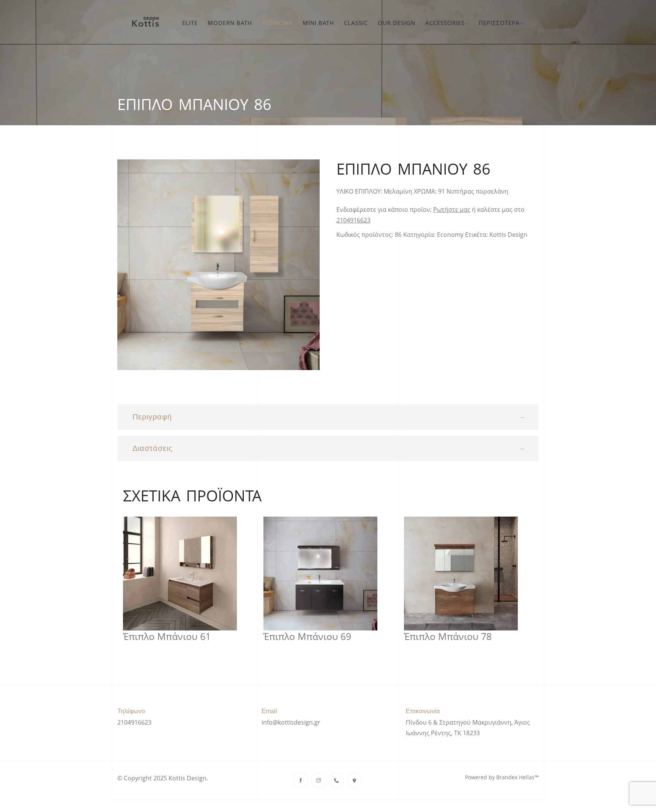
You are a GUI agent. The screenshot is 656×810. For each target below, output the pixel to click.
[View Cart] (534, 22)
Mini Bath (318, 23)
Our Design (396, 23)
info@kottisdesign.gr (291, 722)
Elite (190, 23)
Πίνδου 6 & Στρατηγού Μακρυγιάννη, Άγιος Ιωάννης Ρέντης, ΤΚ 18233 (468, 727)
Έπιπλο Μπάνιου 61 (167, 636)
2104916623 (353, 220)
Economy (277, 23)
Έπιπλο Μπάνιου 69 (307, 636)
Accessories (445, 23)
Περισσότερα (499, 23)
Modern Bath (230, 23)
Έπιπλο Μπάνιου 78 (448, 636)
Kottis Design (508, 234)
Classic (356, 23)
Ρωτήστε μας (451, 209)
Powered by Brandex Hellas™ (502, 777)
